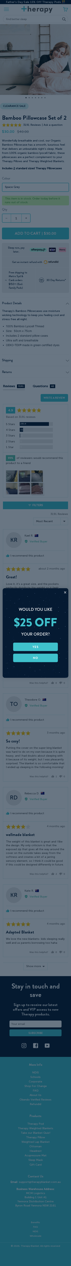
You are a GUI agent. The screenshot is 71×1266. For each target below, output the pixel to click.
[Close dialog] (65, 592)
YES (35, 647)
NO (35, 658)
